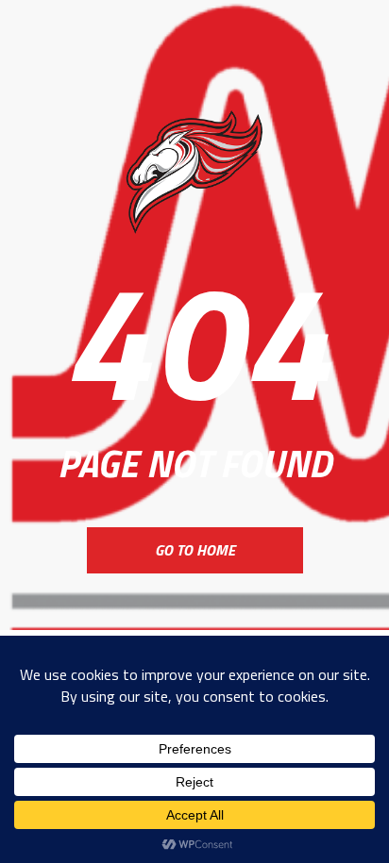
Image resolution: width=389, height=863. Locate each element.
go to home (195, 550)
